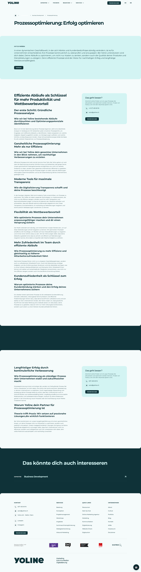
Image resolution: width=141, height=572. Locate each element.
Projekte (56, 3)
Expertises (24, 15)
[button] (45, 3)
